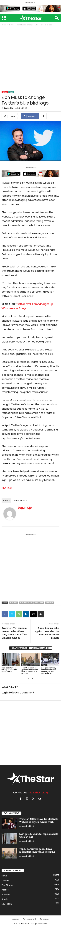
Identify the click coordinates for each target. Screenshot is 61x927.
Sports (5, 899)
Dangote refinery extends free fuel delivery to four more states (48, 671)
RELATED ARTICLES (19, 648)
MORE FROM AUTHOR (41, 648)
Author (6, 500)
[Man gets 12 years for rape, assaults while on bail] (11, 659)
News (11, 25)
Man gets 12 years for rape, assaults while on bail (9, 670)
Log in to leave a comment (18, 692)
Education (7, 903)
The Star (7, 488)
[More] (43, 116)
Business (26, 665)
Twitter (49, 603)
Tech (11, 92)
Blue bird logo (26, 603)
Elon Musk (39, 603)
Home (4, 25)
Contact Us (44, 919)
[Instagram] (27, 799)
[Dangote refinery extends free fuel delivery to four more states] (50, 659)
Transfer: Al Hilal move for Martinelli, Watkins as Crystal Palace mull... (38, 820)
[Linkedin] (26, 614)
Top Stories (7, 885)
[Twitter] (12, 614)
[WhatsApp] (19, 614)
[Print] (41, 614)
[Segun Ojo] (9, 513)
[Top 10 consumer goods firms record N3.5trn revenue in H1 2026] (30, 659)
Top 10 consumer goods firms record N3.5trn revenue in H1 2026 (29, 671)
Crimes (5, 665)
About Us (15, 919)
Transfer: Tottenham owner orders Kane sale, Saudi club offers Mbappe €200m (14, 632)
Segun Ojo (8, 108)
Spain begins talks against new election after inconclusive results (47, 632)
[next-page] (32, 678)
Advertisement (29, 919)
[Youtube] (40, 799)
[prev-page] (28, 678)
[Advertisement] (30, 58)
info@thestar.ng (38, 792)
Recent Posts (20, 500)
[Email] (33, 614)
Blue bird (13, 603)
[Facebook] (5, 614)
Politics (5, 889)
